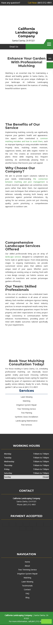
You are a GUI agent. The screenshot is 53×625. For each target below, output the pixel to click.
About (27, 566)
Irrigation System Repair (27, 573)
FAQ (27, 593)
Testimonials (27, 585)
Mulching (27, 577)
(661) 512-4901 (40, 2)
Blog (27, 597)
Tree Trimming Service (27, 569)
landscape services (13, 257)
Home (27, 562)
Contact (27, 589)
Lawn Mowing (27, 581)
